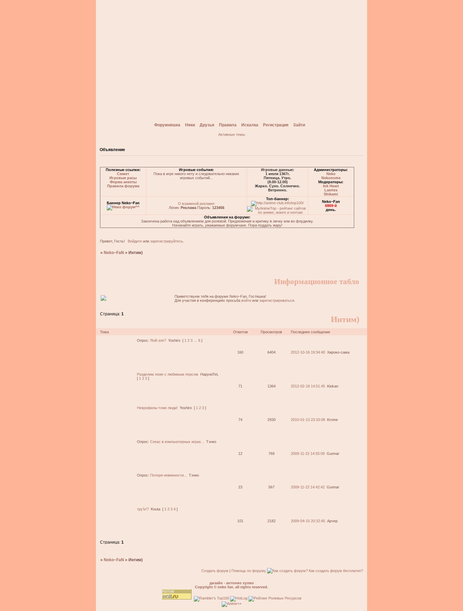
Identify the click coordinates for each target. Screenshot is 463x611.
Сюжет (123, 174)
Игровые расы (123, 178)
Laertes (331, 190)
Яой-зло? (158, 340)
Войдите (135, 241)
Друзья (207, 125)
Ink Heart (331, 186)
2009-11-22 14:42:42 (308, 487)
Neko (331, 174)
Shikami (331, 194)
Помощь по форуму (249, 571)
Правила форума (123, 186)
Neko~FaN (114, 252)
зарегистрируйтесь (166, 241)
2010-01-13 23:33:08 (308, 420)
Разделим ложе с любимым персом (167, 374)
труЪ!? (143, 509)
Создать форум (214, 571)
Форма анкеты (123, 182)
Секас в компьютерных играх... (177, 442)
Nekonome (331, 178)
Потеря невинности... (168, 475)
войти (246, 300)
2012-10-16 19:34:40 (308, 352)
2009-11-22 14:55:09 (308, 453)
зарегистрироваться (276, 300)
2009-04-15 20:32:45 (308, 521)
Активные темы (231, 134)
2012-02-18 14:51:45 (308, 386)
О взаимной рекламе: (196, 204)
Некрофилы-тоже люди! (157, 408)
